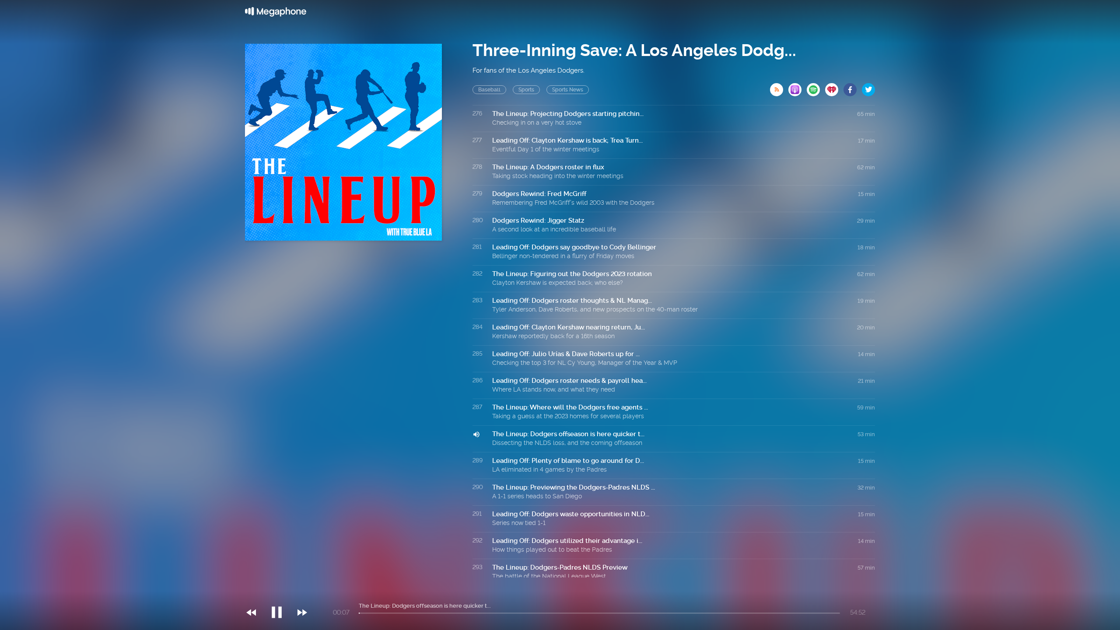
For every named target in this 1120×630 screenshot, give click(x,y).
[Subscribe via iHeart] (834, 87)
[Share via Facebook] (853, 87)
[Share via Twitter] (868, 87)
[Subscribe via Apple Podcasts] (797, 87)
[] (281, 594)
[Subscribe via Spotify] (816, 87)
